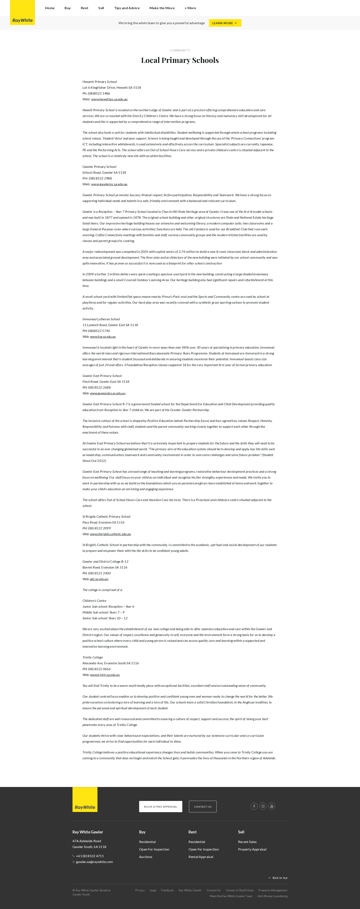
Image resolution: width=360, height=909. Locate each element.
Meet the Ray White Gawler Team (231, 896)
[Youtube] (271, 806)
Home (50, 8)
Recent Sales (247, 842)
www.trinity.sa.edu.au (105, 675)
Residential (147, 842)
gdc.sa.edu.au (99, 579)
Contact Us (214, 890)
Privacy (140, 890)
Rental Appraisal (201, 857)
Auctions (145, 857)
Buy (142, 832)
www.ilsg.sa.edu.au (103, 336)
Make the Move (162, 8)
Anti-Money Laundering (273, 896)
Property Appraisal (252, 849)
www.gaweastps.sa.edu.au (107, 393)
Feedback (167, 890)
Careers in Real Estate (240, 890)
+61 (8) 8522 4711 (90, 856)
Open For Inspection (154, 849)
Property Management (273, 890)
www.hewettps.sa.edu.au (109, 99)
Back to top (280, 877)
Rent (193, 832)
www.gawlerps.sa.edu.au (109, 184)
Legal (153, 890)
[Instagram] (262, 806)
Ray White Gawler (190, 890)
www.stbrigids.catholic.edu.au (110, 534)
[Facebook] (254, 806)
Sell (241, 832)
